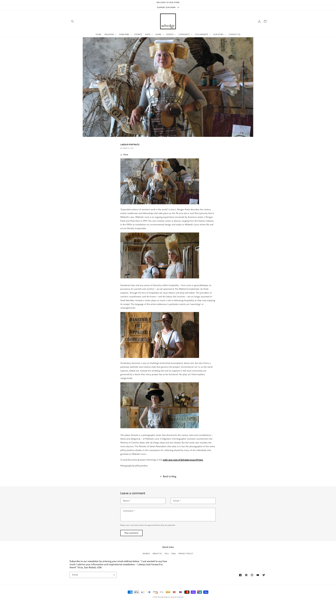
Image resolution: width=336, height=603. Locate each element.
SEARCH (146, 553)
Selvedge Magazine (164, 597)
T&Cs (166, 553)
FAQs (173, 553)
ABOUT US (157, 553)
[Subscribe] (114, 575)
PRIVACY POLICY (185, 553)
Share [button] (125, 154)
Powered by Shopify (177, 597)
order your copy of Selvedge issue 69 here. (183, 460)
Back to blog (169, 476)
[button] (72, 21)
